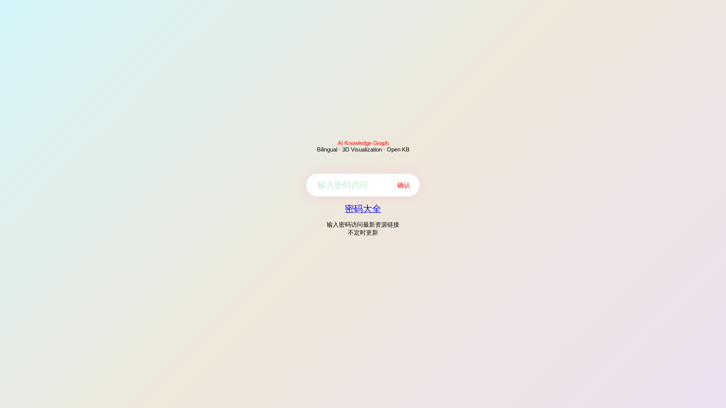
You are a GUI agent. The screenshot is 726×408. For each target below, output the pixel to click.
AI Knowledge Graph (363, 143)
